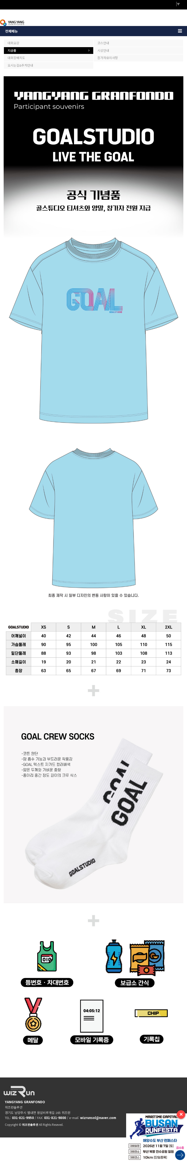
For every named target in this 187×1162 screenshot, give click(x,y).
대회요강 (13, 43)
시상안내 (103, 50)
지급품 (12, 50)
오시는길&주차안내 (20, 65)
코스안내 (103, 43)
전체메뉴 (11, 31)
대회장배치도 (16, 57)
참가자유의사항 (107, 57)
